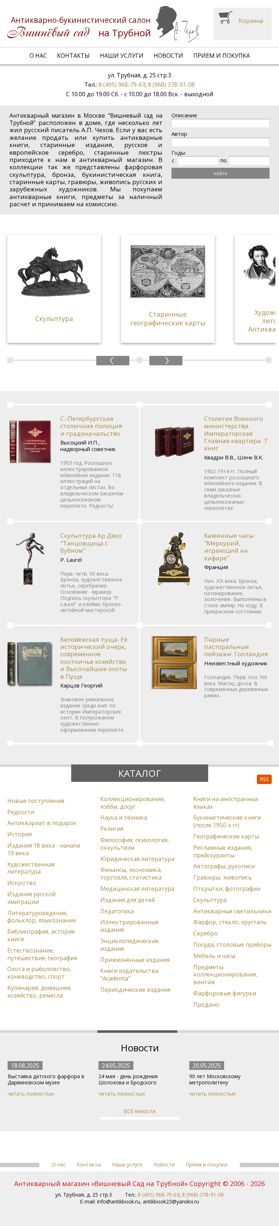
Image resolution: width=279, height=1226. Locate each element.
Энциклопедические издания (129, 945)
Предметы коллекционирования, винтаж (225, 974)
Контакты (73, 56)
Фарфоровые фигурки (224, 993)
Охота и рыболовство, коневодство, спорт (39, 973)
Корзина (251, 21)
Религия (111, 829)
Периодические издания (135, 990)
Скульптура (210, 900)
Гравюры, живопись (222, 877)
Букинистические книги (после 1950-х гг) (227, 821)
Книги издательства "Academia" (129, 974)
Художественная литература (30, 868)
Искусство (21, 883)
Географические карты (226, 836)
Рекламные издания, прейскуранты (222, 851)
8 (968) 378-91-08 (171, 85)
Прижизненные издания (135, 960)
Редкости (20, 812)
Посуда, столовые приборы (232, 945)
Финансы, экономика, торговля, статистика (131, 873)
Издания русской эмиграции (31, 898)
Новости (168, 56)
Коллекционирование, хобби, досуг (132, 803)
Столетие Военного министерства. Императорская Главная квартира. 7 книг (235, 433)
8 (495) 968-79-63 (121, 85)
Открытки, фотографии (226, 889)
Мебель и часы (214, 956)
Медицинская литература (137, 889)
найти (220, 173)
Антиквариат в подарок (42, 823)
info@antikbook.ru (118, 1201)
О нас (38, 56)
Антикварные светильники (232, 911)
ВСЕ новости (139, 1111)
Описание (184, 115)
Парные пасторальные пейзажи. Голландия (236, 646)
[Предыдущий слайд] (112, 360)
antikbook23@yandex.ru (171, 1201)
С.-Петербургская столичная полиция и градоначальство (91, 426)
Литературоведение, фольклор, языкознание (41, 917)
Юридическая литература (137, 859)
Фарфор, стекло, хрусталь (230, 922)
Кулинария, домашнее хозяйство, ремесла (39, 991)
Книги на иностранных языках (225, 803)
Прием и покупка (221, 56)
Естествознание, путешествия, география (42, 954)
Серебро (205, 933)
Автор (179, 133)
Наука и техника (123, 817)
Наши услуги (121, 56)
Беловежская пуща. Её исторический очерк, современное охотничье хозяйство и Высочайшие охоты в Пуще (94, 658)
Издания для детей (127, 900)
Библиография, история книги (40, 935)
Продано (206, 1004)
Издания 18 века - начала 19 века (43, 849)
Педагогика (117, 911)
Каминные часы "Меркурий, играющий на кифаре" (229, 546)
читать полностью (31, 1093)
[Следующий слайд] (165, 360)
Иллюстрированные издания (129, 926)
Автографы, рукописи (224, 866)
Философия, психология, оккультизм (134, 844)
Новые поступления (35, 801)
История (19, 834)
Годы (178, 152)
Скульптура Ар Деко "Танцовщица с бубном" (91, 543)
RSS (264, 779)
